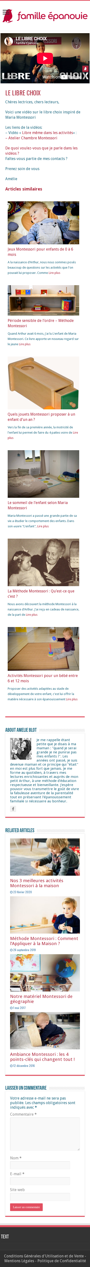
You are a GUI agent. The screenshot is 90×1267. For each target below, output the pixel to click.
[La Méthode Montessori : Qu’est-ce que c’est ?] (43, 562)
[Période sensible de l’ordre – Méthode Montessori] (43, 300)
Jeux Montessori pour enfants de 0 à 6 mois (40, 252)
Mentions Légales (19, 1261)
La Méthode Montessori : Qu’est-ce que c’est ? (41, 594)
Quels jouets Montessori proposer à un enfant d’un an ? (41, 417)
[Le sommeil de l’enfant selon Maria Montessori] (43, 473)
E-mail (17, 1174)
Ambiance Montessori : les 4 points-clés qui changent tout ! (42, 1057)
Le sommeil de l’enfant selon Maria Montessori (38, 505)
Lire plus (54, 273)
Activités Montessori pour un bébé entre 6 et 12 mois (43, 678)
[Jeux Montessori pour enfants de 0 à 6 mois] (43, 222)
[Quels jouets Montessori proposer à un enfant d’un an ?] (43, 387)
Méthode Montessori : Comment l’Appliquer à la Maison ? (44, 941)
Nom (16, 1158)
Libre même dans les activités (47, 132)
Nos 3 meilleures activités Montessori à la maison (36, 883)
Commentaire (23, 1114)
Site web (17, 1189)
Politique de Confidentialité (61, 1261)
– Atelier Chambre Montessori (31, 138)
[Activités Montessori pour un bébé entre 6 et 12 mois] (43, 648)
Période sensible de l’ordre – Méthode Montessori (41, 323)
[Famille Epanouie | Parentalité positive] (45, 15)
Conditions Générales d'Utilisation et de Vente (44, 1256)
